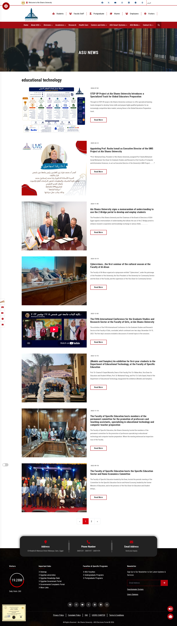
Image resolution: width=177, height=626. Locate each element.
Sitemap (43, 572)
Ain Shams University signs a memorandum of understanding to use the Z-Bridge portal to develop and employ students (122, 211)
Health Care (83, 25)
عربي (149, 3)
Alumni (117, 13)
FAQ (86, 615)
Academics (60, 25)
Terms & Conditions (116, 615)
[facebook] (102, 2)
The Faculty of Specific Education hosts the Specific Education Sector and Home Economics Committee (121, 472)
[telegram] (135, 2)
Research (72, 25)
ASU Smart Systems (118, 25)
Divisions (47, 25)
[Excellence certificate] (14, 613)
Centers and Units (98, 25)
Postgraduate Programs (93, 578)
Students (60, 13)
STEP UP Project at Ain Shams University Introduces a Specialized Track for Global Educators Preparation (117, 95)
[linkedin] (128, 2)
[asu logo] (31, 14)
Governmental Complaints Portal (52, 584)
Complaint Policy (74, 615)
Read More (98, 120)
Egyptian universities (48, 575)
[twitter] (108, 2)
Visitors (151, 13)
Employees (134, 13)
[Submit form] (164, 583)
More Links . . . (45, 587)
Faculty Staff (78, 13)
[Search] (158, 25)
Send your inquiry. (132, 551)
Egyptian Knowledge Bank (50, 578)
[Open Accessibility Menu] (6, 6)
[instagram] (122, 2)
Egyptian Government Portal (50, 581)
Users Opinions (132, 594)
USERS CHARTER (98, 615)
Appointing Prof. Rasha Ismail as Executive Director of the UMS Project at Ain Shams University (121, 150)
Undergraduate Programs (94, 575)
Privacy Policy (58, 615)
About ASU (35, 25)
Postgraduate (98, 13)
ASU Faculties (89, 572)
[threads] (142, 2)
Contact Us (147, 25)
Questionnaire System (135, 589)
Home (26, 25)
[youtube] (115, 2)
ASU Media (134, 25)
